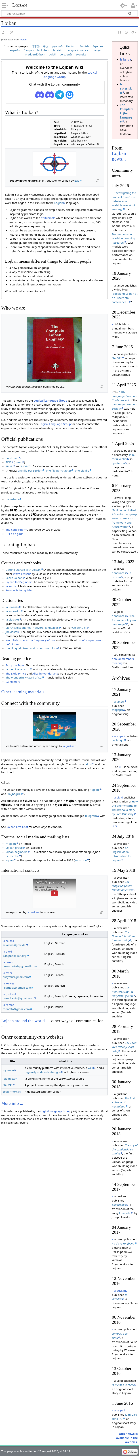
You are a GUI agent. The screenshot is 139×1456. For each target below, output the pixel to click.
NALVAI (7, 1085)
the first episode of (123, 1102)
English (84, 46)
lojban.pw (9, 1078)
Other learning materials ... (25, 691)
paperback (12, 499)
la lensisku (12, 607)
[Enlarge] (98, 180)
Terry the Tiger (15, 665)
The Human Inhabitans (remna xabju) (123, 936)
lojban (23, 39)
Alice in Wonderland (45, 673)
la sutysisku (13, 611)
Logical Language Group (50, 400)
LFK (121, 767)
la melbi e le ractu (123, 1385)
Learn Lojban (14, 578)
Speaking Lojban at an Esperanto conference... (124, 298)
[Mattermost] (69, 94)
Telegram (91, 816)
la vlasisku (12, 619)
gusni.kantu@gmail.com (18, 998)
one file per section (30, 470)
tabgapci (117, 710)
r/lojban (11, 843)
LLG (114, 826)
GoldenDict (79, 627)
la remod (8, 1005)
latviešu (58, 50)
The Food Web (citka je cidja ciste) (124, 1047)
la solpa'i (119, 736)
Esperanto (98, 46)
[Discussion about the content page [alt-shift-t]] (11, 32)
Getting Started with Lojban (23, 569)
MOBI (25, 466)
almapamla (119, 1204)
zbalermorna (11, 1091)
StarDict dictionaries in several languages (32, 627)
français (29, 50)
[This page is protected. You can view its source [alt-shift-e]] (120, 32)
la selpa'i (8, 941)
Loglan (58, 203)
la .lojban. (43, 50)
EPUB (9, 466)
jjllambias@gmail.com (17, 987)
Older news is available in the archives (127, 1438)
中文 (46, 46)
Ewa (76, 180)
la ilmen (8, 962)
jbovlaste (11, 632)
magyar (97, 50)
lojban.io (8, 1070)
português (66, 54)
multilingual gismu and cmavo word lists (31, 648)
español (15, 50)
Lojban (19, 5)
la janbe (118, 701)
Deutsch (71, 46)
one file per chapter (58, 470)
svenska (81, 54)
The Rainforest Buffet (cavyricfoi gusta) (122, 991)
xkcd (89, 764)
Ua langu (117, 740)
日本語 (35, 46)
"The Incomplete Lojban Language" (124, 620)
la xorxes (8, 983)
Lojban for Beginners (19, 582)
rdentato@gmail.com (16, 1009)
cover (18, 462)
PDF (8, 462)
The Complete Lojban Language (126, 113)
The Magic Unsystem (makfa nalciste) (122, 886)
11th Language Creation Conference (124, 396)
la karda (11, 586)
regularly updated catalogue (43, 1072)
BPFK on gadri (15, 534)
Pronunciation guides (19, 590)
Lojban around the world (23, 1020)
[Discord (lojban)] (39, 94)
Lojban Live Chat (17, 827)
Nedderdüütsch (35, 54)
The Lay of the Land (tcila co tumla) (125, 1149)
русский (57, 46)
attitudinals (48, 218)
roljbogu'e (14, 794)
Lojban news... (119, 156)
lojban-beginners (16, 852)
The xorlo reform (16, 529)
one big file (82, 470)
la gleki (7, 951)
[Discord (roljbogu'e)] (49, 94)
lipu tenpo (118, 463)
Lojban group (14, 847)
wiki (90, 1068)
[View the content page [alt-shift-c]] (3, 32)
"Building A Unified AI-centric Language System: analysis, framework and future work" (125, 518)
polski (52, 54)
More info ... (12, 1103)
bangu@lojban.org (14, 955)
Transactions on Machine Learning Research (123, 238)
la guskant (69, 746)
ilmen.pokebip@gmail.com (20, 966)
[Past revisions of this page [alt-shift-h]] (126, 32)
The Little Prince (16, 673)
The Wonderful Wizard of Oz (23, 677)
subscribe (13, 856)
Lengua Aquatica (77, 50)
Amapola (124, 1213)
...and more (13, 681)
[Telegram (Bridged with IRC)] (59, 94)
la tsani (7, 973)
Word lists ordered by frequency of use (30, 640)
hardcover (12, 458)
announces (119, 573)
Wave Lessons (22, 574)
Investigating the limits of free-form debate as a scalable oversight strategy (124, 201)
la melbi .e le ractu (17, 669)
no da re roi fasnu (123, 1243)
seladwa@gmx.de (14, 945)
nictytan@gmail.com (16, 977)
